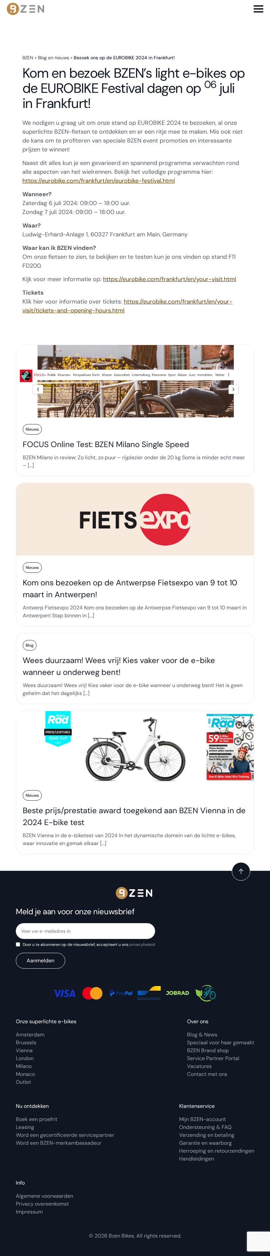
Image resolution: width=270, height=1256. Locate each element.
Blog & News (202, 1034)
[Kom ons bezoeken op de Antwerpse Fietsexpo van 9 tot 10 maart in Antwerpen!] (135, 554)
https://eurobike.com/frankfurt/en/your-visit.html (169, 279)
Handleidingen (196, 1158)
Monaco (25, 1074)
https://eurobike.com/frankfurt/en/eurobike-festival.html (98, 181)
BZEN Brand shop (208, 1050)
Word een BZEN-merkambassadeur (58, 1142)
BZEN (27, 58)
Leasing (25, 1127)
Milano (24, 1066)
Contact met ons (207, 1074)
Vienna (24, 1050)
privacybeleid (142, 944)
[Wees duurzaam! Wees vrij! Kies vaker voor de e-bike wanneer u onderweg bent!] (135, 668)
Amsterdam (30, 1034)
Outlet (23, 1082)
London (25, 1058)
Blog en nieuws (53, 58)
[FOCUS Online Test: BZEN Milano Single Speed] (135, 410)
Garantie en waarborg (205, 1142)
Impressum (29, 1211)
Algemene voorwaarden (44, 1195)
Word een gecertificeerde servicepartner (65, 1135)
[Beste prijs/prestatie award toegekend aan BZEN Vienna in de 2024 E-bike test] (135, 782)
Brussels (26, 1042)
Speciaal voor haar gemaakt (220, 1042)
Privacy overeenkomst (42, 1203)
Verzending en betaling (206, 1135)
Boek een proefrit (36, 1119)
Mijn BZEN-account (202, 1119)
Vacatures (199, 1066)
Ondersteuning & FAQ (205, 1127)
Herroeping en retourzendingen (216, 1150)
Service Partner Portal (213, 1058)
